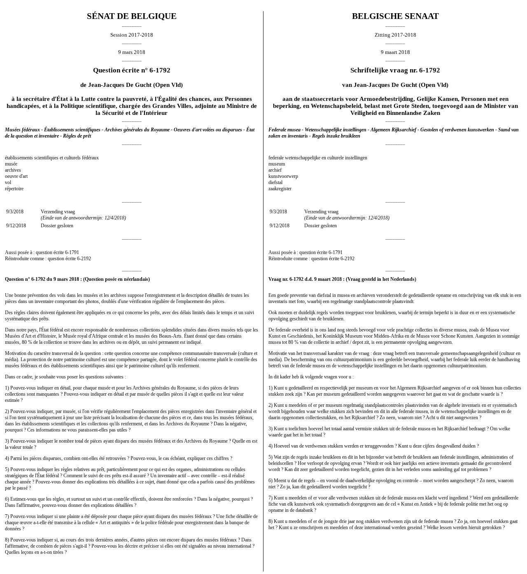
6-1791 (72, 252)
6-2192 (84, 258)
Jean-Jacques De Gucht (120, 85)
